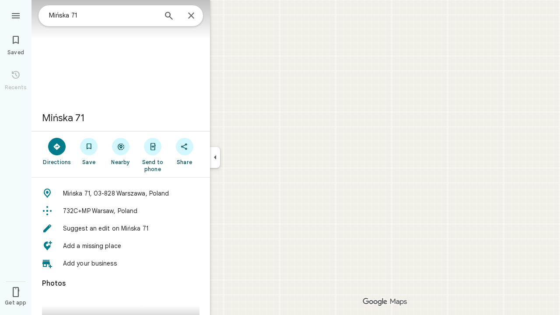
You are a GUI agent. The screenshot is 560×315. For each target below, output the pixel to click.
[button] (121, 193)
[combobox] (103, 15)
